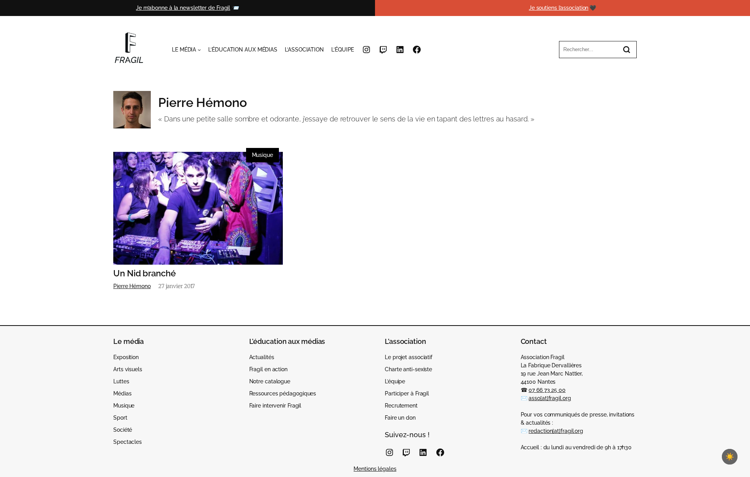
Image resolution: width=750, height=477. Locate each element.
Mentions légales (375, 469)
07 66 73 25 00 (547, 390)
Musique (262, 155)
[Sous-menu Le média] (199, 49)
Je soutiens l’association (559, 8)
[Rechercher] (626, 49)
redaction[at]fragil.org (556, 431)
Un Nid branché (144, 273)
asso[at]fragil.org (550, 398)
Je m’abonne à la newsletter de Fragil (183, 8)
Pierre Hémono (132, 286)
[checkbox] (730, 457)
